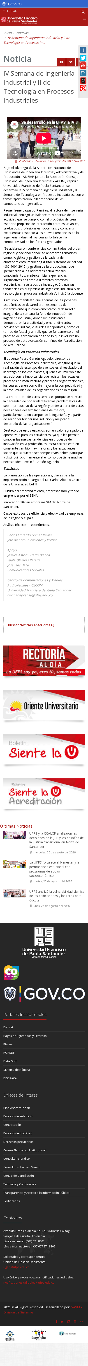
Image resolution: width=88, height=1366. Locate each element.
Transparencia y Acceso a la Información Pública (36, 1193)
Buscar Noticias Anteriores (29, 625)
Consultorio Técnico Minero (22, 1167)
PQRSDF (8, 1053)
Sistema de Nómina (16, 1070)
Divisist (8, 1027)
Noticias (22, 33)
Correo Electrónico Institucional (24, 1150)
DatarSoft (10, 1061)
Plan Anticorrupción (16, 1108)
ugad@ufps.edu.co (16, 1267)
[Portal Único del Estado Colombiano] (10, 4)
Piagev (8, 1044)
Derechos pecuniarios (18, 1142)
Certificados (11, 1201)
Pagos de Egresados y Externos (25, 1036)
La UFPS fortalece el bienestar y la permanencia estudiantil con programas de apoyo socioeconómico (54, 869)
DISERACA (10, 1078)
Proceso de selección (17, 1116)
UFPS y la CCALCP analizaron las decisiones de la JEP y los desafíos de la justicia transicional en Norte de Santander (56, 840)
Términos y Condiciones (19, 1184)
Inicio (7, 33)
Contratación (12, 1125)
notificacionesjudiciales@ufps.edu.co (28, 1282)
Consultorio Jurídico (16, 1159)
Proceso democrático (17, 1133)
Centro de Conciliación (18, 1176)
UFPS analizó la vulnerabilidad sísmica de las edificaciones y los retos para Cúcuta (56, 895)
